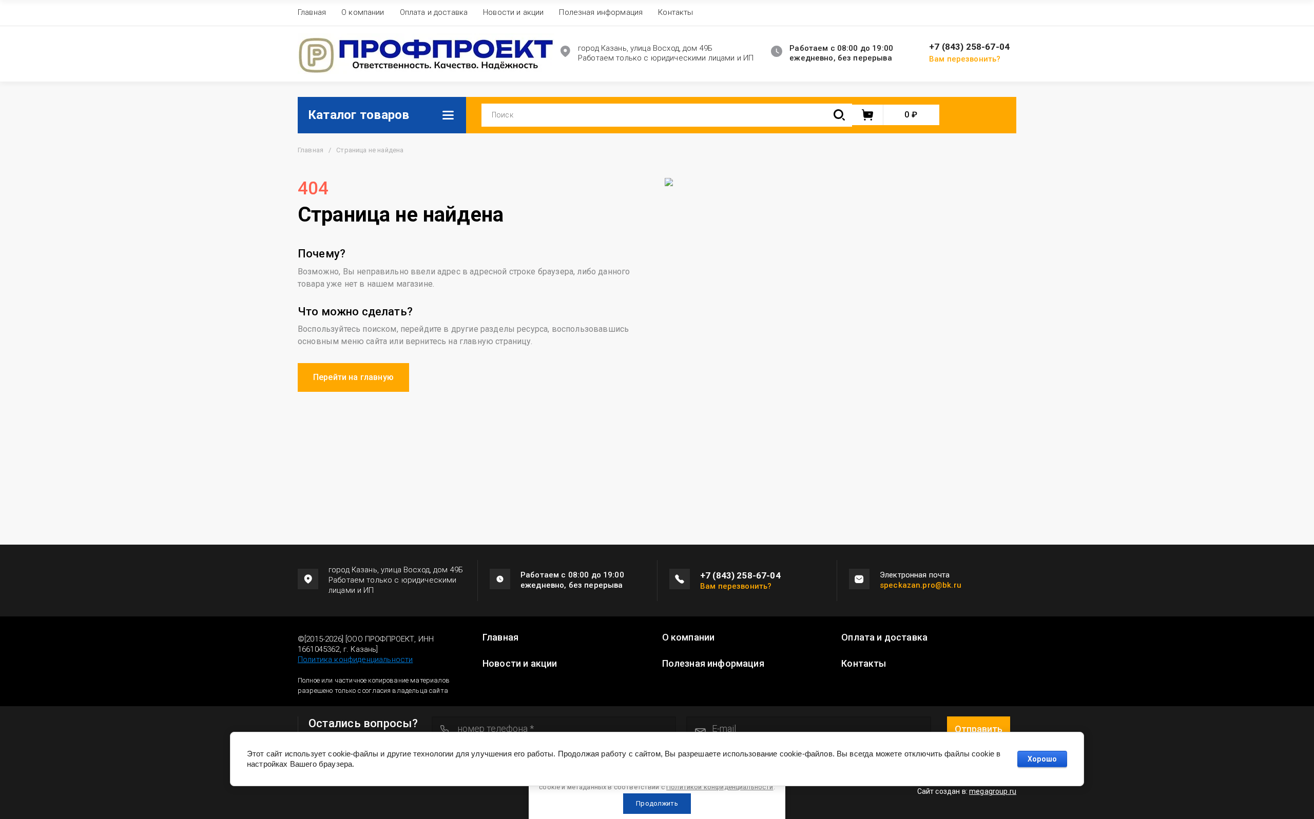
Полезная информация (601, 12)
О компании (362, 12)
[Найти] (839, 115)
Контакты (675, 12)
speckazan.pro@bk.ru (920, 585)
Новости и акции (513, 12)
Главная (312, 12)
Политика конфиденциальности (355, 659)
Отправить (978, 729)
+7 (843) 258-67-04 (969, 47)
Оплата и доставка (434, 12)
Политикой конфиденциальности (719, 787)
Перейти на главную (353, 377)
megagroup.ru (992, 791)
